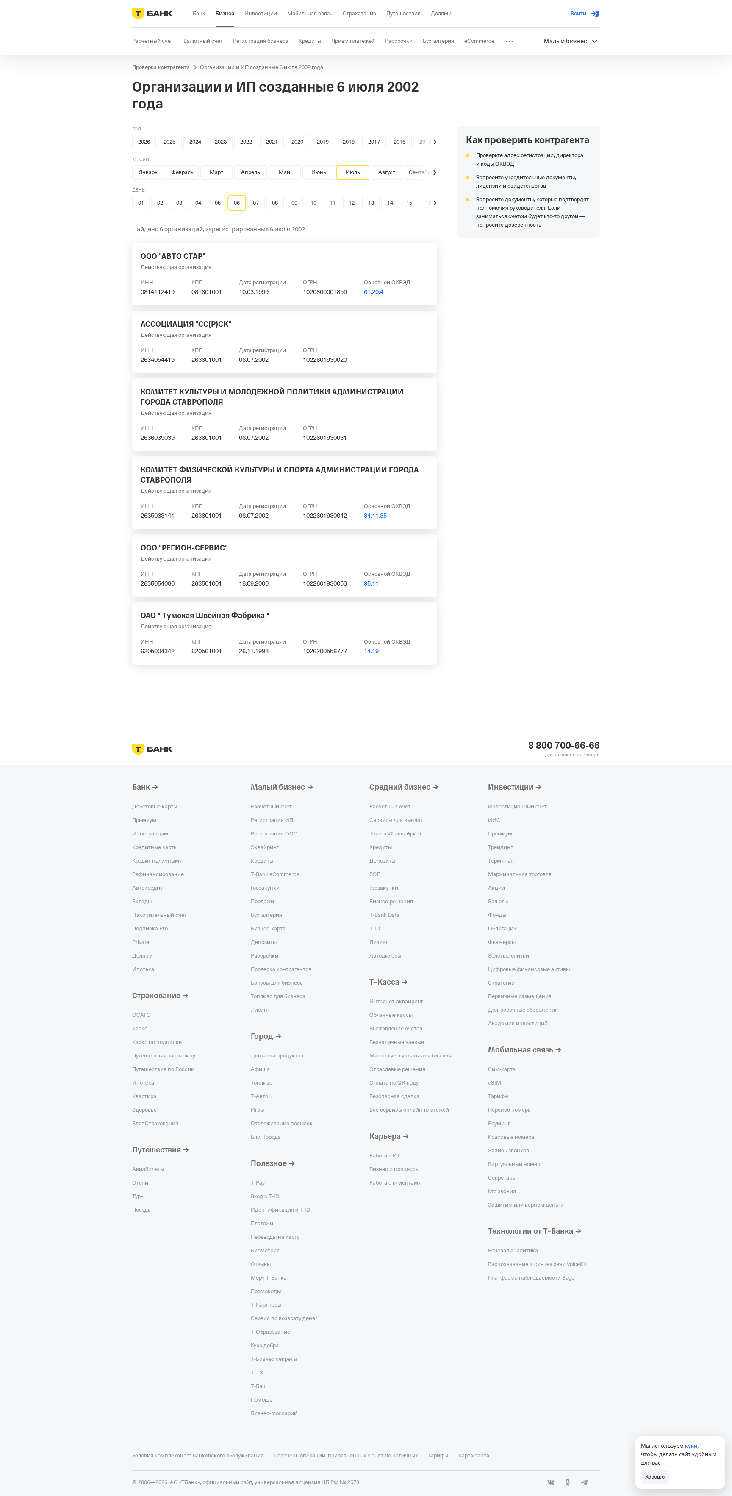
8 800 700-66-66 (564, 746)
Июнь (318, 172)
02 (160, 203)
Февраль (182, 172)
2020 (297, 142)
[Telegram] (585, 1482)
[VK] (551, 1482)
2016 (399, 142)
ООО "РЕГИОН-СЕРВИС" (184, 548)
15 (409, 203)
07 (256, 203)
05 (218, 203)
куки (691, 1445)
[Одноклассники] (568, 1482)
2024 (195, 142)
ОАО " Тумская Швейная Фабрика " (205, 616)
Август (386, 172)
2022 (246, 142)
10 (313, 203)
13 (371, 203)
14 (390, 203)
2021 (272, 142)
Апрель (250, 172)
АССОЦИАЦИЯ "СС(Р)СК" (186, 324)
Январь (148, 172)
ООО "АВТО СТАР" (173, 256)
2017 (374, 142)
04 (198, 203)
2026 (144, 142)
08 (275, 203)
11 (333, 203)
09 (294, 203)
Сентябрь (421, 172)
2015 (425, 142)
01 (141, 203)
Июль (353, 172)
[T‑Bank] (152, 13)
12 (352, 203)
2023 (221, 142)
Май (284, 172)
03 (179, 203)
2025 (169, 142)
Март (216, 172)
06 (237, 203)
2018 (349, 142)
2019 (323, 142)
